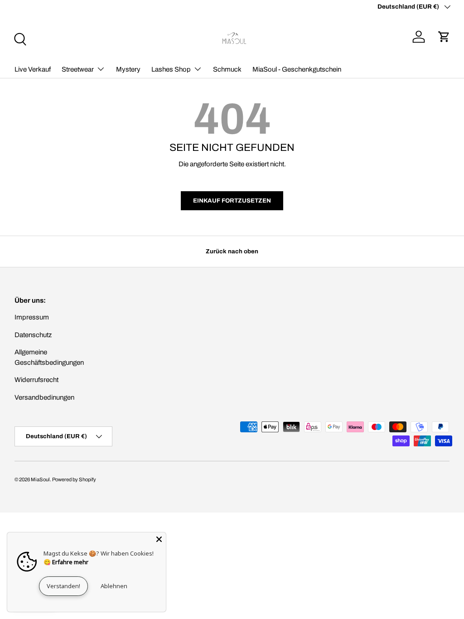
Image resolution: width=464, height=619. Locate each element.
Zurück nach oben (232, 251)
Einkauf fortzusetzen (232, 200)
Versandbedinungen (44, 397)
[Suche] (19, 38)
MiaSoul (40, 479)
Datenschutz (33, 335)
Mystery (128, 69)
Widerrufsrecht (36, 379)
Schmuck (227, 69)
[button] (444, 37)
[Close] (159, 539)
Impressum (31, 317)
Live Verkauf (32, 69)
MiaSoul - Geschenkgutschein (296, 69)
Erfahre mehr (70, 562)
